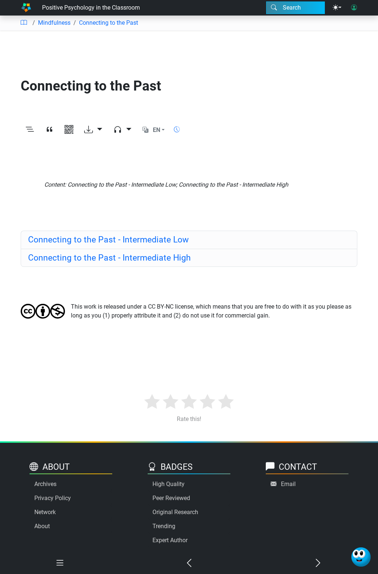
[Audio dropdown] (122, 130)
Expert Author (170, 540)
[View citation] (49, 130)
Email (288, 484)
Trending (163, 526)
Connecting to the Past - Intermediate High (109, 257)
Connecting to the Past (108, 22)
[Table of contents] (24, 22)
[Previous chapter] (188, 563)
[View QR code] (69, 130)
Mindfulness (54, 22)
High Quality (168, 484)
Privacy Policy (52, 498)
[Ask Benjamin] (361, 557)
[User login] (354, 8)
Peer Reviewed (171, 498)
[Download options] (93, 130)
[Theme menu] (337, 8)
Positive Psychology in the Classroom (91, 7)
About (42, 526)
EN (156, 129)
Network (45, 512)
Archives (45, 484)
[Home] (26, 8)
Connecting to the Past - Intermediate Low (108, 239)
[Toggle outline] (30, 130)
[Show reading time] (177, 129)
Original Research (175, 512)
